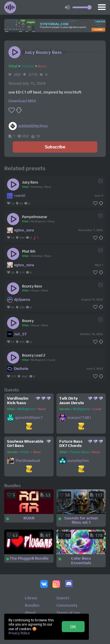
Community (67, 605)
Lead (52, 359)
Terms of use (68, 612)
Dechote (21, 368)
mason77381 (79, 417)
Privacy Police (19, 633)
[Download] (101, 203)
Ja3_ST (20, 334)
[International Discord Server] (69, 584)
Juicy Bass (30, 182)
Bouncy (28, 321)
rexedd (19, 195)
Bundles (32, 605)
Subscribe (55, 146)
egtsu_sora (24, 230)
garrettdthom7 (29, 417)
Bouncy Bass (32, 286)
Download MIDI (22, 101)
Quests (62, 598)
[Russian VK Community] (44, 584)
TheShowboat (27, 461)
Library (31, 598)
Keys (52, 221)
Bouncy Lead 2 (33, 355)
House (35, 290)
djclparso (22, 299)
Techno (27, 66)
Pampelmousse (34, 217)
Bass (42, 66)
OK (73, 626)
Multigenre (38, 221)
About (30, 612)
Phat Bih (28, 251)
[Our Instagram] (56, 584)
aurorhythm (78, 461)
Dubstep (36, 186)
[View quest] (29, 427)
